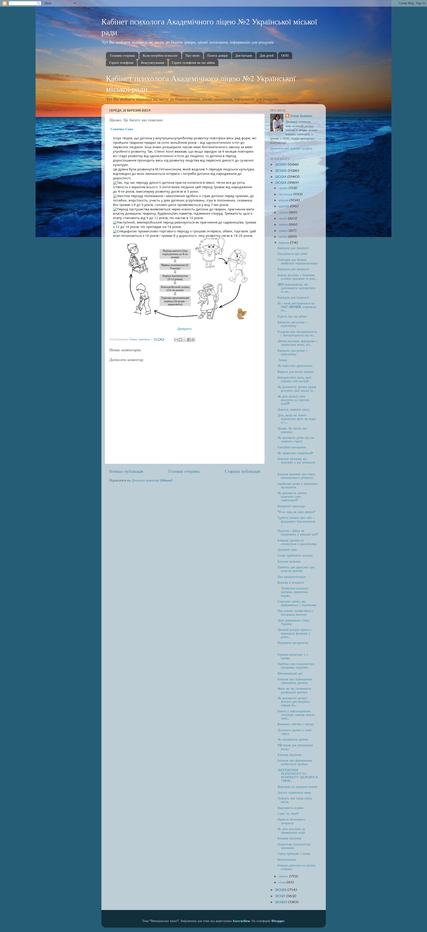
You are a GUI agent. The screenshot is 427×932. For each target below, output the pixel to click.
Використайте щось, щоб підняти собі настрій (294, 379)
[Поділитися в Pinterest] (193, 339)
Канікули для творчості (293, 248)
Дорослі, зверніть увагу (294, 409)
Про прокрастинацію (292, 577)
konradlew (241, 921)
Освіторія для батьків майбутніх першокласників (298, 261)
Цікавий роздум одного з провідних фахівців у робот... (295, 633)
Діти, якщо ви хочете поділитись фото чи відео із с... (297, 418)
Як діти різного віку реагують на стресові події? (293, 400)
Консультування (152, 62)
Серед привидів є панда (294, 853)
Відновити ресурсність (293, 643)
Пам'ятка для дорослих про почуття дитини (296, 569)
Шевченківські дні (290, 673)
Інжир (282, 360)
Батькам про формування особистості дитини (295, 762)
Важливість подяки (291, 808)
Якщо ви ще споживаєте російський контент (294, 690)
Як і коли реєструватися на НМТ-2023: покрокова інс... (297, 306)
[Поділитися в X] (184, 339)
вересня (284, 206)
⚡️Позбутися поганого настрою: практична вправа (293, 592)
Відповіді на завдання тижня (297, 786)
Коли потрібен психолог (160, 55)
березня (284, 242)
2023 (281, 182)
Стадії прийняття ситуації (295, 555)
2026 (281, 164)
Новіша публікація (126, 471)
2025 (281, 170)
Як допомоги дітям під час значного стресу (296, 439)
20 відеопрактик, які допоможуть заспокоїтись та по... (296, 288)
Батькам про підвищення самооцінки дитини (295, 681)
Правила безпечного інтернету (291, 821)
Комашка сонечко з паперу (296, 724)
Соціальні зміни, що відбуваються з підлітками (297, 603)
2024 (281, 176)
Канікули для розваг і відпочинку (292, 323)
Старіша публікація (242, 471)
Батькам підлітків (289, 754)
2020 (281, 902)
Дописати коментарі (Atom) (152, 480)
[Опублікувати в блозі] (180, 339)
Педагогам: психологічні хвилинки (294, 846)
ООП (285, 55)
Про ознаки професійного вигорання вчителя (295, 612)
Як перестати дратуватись (295, 365)
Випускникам (287, 859)
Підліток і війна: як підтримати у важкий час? (298, 532)
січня (283, 882)
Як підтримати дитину (293, 739)
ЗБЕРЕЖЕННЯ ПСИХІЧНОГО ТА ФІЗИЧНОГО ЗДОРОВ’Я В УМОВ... (298, 775)
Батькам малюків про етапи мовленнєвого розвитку (296, 475)
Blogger (278, 921)
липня (283, 218)
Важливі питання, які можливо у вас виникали (296, 460)
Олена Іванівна (301, 116)
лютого (284, 876)
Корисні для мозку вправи (296, 371)
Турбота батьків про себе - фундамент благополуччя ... (296, 521)
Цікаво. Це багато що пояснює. (292, 430)
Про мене (192, 55)
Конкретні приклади (291, 506)
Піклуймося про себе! (292, 253)
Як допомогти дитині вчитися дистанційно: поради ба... (294, 701)
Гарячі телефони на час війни (193, 62)
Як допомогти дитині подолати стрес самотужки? (292, 496)
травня (284, 230)
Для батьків (243, 55)
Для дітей (267, 55)
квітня (283, 236)
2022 (281, 890)
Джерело (184, 328)
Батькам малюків (289, 561)
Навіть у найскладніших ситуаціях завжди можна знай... (296, 714)
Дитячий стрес (287, 549)
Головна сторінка (122, 55)
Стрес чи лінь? (288, 813)
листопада (286, 194)
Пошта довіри (217, 55)
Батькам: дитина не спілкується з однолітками (297, 542)
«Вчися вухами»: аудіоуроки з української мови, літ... (298, 342)
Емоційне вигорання (292, 447)
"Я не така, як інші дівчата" (296, 512)
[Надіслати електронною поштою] (176, 339)
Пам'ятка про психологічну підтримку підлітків (296, 665)
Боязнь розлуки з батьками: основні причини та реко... (297, 276)
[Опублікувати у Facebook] (189, 339)
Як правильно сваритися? (295, 453)
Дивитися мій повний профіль (291, 148)
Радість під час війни (292, 316)
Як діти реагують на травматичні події (291, 830)
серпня (284, 212)
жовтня (284, 200)
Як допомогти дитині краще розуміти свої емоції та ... (297, 388)
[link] (122, 129)
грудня (284, 188)
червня (284, 224)
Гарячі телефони (121, 62)
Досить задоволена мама (294, 792)
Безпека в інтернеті (291, 582)
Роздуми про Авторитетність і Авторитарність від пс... (297, 333)
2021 (280, 896)
